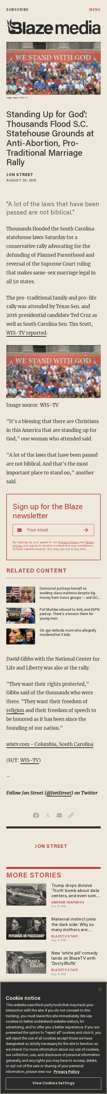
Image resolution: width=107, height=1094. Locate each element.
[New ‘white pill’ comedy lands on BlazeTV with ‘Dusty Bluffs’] (26, 961)
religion (15, 710)
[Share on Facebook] (36, 815)
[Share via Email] (59, 815)
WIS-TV (29, 760)
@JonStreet (59, 793)
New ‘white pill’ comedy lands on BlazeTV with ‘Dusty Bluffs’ (74, 958)
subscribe (17, 10)
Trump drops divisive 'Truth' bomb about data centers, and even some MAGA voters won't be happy (75, 891)
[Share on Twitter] (48, 815)
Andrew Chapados (67, 902)
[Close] (100, 989)
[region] (53, 1038)
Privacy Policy (68, 542)
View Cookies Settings (53, 1083)
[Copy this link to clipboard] (71, 815)
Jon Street (19, 175)
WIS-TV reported (26, 333)
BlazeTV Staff (64, 936)
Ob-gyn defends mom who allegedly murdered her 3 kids (68, 633)
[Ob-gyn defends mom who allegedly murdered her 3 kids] (20, 636)
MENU (94, 10)
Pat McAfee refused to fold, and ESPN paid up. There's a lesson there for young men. (70, 614)
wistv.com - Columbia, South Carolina (49, 744)
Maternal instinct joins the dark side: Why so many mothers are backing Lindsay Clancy (74, 925)
